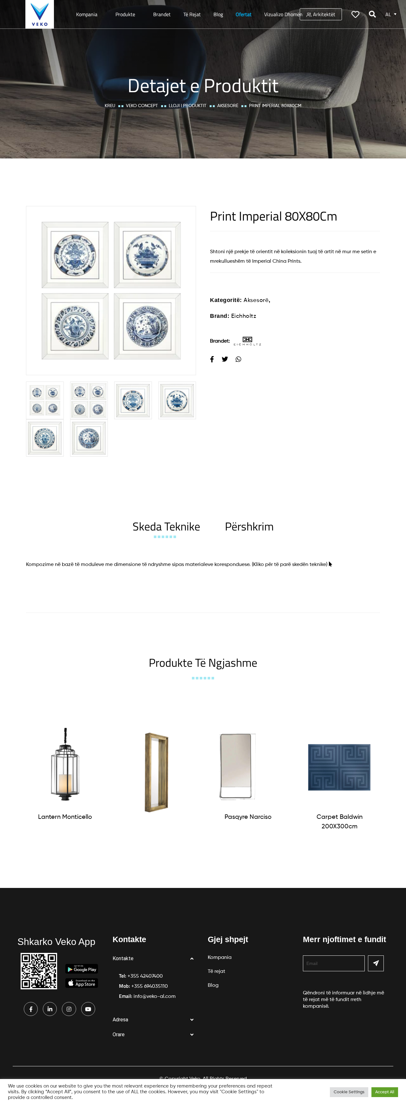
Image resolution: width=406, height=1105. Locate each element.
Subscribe (376, 963)
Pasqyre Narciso (248, 817)
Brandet (162, 14)
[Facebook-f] (31, 1009)
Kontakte (123, 958)
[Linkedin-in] (50, 1009)
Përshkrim (249, 526)
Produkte (125, 14)
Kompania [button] (86, 14)
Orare (119, 1034)
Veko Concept (142, 106)
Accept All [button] (384, 1092)
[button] (155, 958)
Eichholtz (243, 316)
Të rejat (192, 14)
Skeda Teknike (166, 526)
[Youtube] (88, 1009)
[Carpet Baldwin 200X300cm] (339, 767)
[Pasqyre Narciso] (248, 767)
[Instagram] (69, 1009)
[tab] (166, 526)
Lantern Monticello (65, 817)
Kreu (110, 106)
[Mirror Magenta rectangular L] (156, 772)
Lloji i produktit (187, 106)
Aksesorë (227, 106)
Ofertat (244, 14)
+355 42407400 (145, 976)
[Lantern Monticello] (65, 767)
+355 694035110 (149, 986)
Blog (218, 14)
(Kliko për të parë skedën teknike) (289, 564)
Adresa (120, 1020)
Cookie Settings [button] (349, 1092)
